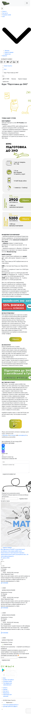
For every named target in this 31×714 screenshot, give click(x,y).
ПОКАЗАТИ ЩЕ (8, 644)
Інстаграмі (13, 435)
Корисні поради (9, 52)
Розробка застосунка (9, 711)
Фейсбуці (5, 435)
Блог (4, 678)
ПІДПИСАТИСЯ (23, 499)
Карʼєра (5, 689)
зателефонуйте (22, 435)
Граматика (8, 54)
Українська (9, 702)
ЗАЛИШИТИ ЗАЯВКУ (6, 59)
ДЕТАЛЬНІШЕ (4, 583)
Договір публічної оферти (10, 706)
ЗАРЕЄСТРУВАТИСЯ (7, 640)
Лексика (7, 50)
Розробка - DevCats (8, 709)
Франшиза (6, 693)
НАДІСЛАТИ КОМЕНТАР (9, 474)
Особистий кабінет (8, 679)
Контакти (6, 691)
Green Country (8, 66)
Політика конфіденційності (10, 704)
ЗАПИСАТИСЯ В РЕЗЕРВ (8, 590)
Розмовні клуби (7, 681)
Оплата (5, 687)
